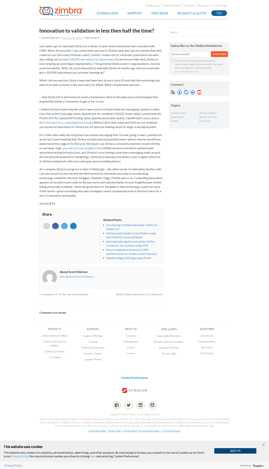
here (93, 456)
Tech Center (207, 353)
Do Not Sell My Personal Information (142, 430)
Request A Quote (192, 13)
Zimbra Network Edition (55, 335)
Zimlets (174, 121)
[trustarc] (258, 465)
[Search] (223, 32)
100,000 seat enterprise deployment (91, 59)
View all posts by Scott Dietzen (78, 276)
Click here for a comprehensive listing (67, 122)
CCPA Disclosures (171, 430)
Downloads (107, 13)
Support (134, 13)
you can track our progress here (82, 148)
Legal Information (97, 430)
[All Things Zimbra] (61, 14)
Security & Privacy (208, 117)
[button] (263, 444)
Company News (179, 112)
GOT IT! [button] (235, 451)
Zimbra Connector (54, 351)
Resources (204, 5)
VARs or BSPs (169, 329)
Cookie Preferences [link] (134, 377)
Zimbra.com (152, 5)
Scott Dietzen (50, 37)
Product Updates (207, 112)
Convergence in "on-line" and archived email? (64, 294)
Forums (189, 5)
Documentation (207, 341)
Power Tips (204, 121)
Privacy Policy (115, 430)
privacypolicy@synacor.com (186, 71)
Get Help (221, 5)
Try (219, 13)
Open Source (172, 5)
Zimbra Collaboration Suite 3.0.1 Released (139, 294)
